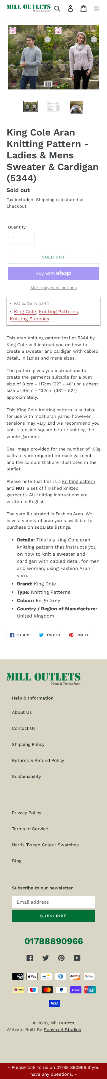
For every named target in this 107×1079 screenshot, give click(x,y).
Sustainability (26, 776)
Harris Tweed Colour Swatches (45, 845)
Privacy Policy (26, 812)
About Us (22, 712)
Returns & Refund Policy (38, 760)
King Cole (25, 311)
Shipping (45, 199)
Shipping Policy (28, 744)
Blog (16, 861)
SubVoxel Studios (62, 1029)
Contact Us (24, 728)
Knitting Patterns (58, 311)
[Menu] (96, 8)
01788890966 (53, 941)
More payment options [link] (54, 287)
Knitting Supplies (29, 319)
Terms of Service (30, 828)
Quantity (17, 227)
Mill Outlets (62, 1022)
